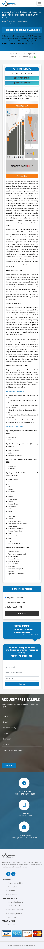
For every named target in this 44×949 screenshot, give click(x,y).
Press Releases (13, 925)
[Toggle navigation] (39, 3)
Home (4, 21)
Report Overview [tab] (22, 69)
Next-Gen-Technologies (18, 21)
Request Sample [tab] (22, 83)
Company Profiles (15, 913)
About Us (11, 891)
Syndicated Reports (15, 902)
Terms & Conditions (15, 883)
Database (12, 917)
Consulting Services (15, 910)
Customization (22, 78)
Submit (8, 766)
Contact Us (12, 895)
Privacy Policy (13, 887)
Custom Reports (14, 906)
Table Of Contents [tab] (22, 73)
